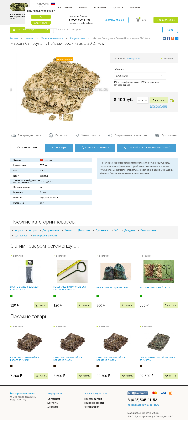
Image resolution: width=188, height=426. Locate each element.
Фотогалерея (65, 7)
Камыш (68, 230)
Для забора (21, 235)
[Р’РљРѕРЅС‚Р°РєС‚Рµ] (164, 38)
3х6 (116, 230)
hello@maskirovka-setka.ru (81, 23)
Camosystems (133, 58)
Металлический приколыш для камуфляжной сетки (69, 288)
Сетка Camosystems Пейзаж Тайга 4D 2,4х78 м (157, 358)
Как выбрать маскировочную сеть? (149, 147)
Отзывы (83, 7)
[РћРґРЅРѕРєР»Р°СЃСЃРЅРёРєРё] (172, 38)
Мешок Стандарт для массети (112, 287)
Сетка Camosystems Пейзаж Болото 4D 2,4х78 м (110, 358)
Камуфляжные (148, 230)
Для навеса (102, 230)
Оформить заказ (166, 20)
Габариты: (119, 69)
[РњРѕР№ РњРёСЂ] (176, 38)
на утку (19, 230)
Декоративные (50, 230)
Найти (170, 30)
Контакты (135, 7)
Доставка (118, 7)
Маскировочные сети (45, 235)
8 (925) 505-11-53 (79, 19)
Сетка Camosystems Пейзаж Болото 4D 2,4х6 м (24, 358)
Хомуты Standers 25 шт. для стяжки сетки (24, 288)
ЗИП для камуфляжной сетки (155, 287)
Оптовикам (100, 7)
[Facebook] (168, 38)
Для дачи (129, 230)
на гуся (33, 230)
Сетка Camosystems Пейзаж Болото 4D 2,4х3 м (67, 358)
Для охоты (84, 230)
